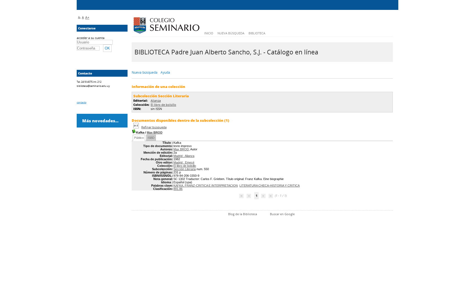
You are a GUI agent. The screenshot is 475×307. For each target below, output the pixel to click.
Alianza (156, 100)
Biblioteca (256, 33)
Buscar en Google (282, 214)
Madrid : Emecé (183, 162)
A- (79, 17)
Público (139, 137)
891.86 (178, 188)
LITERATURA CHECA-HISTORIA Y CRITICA (269, 185)
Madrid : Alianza (183, 155)
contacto (81, 102)
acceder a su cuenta (90, 38)
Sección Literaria (184, 169)
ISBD (151, 137)
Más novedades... (100, 120)
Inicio (208, 33)
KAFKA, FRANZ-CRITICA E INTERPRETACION (205, 185)
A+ (87, 17)
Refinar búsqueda (154, 127)
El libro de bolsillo (163, 105)
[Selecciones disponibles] (136, 127)
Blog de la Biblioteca (242, 214)
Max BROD (154, 132)
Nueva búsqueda (230, 33)
